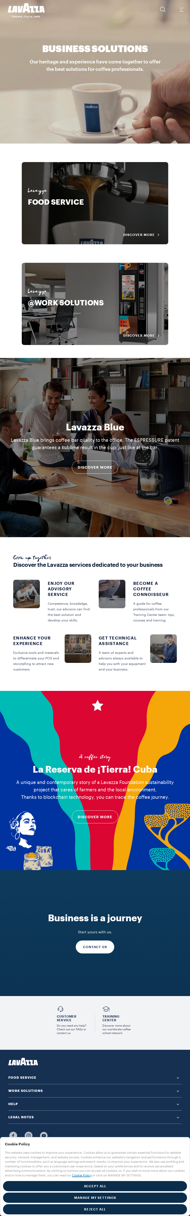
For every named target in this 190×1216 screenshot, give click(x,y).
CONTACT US (95, 947)
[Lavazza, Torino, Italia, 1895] (23, 10)
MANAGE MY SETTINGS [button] (95, 1197)
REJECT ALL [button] (95, 1209)
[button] (163, 9)
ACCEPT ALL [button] (95, 1186)
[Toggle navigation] (181, 9)
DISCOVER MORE (95, 467)
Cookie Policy (82, 1175)
